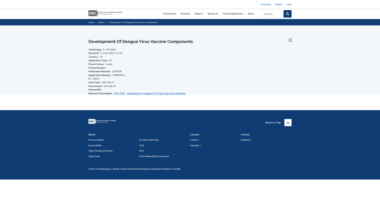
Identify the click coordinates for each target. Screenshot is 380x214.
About (251, 13)
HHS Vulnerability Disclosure (154, 156)
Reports (199, 13)
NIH (141, 150)
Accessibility (95, 145)
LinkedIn (194, 145)
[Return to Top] (288, 122)
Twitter (194, 139)
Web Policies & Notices (100, 150)
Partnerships (169, 13)
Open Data (94, 156)
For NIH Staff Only (149, 139)
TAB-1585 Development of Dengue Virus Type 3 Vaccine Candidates (150, 93)
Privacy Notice (96, 139)
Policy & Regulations (233, 13)
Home (91, 22)
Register (279, 4)
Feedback (246, 139)
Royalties (185, 13)
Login (289, 4)
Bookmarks (266, 4)
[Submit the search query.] (288, 14)
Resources (213, 13)
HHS (141, 145)
